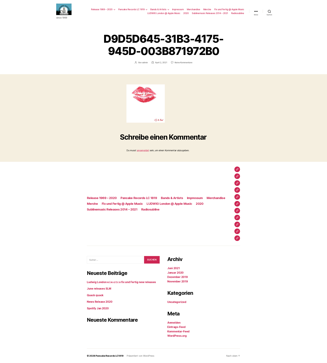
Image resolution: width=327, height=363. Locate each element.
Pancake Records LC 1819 (131, 9)
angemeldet (143, 150)
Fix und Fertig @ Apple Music (229, 9)
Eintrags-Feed (176, 327)
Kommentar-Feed (178, 331)
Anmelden (173, 322)
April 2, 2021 (161, 62)
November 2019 (177, 281)
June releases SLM (99, 288)
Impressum (178, 9)
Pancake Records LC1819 (110, 355)
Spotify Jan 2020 (98, 308)
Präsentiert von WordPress (140, 355)
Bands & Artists (158, 9)
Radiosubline (237, 13)
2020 (186, 13)
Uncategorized (176, 302)
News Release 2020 (99, 301)
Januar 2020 (175, 272)
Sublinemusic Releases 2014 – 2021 (210, 13)
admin (145, 62)
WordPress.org (177, 335)
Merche (207, 9)
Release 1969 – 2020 (102, 9)
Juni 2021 (173, 268)
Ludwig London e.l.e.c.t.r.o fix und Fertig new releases (121, 282)
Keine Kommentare (183, 62)
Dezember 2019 (177, 277)
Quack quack (95, 295)
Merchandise (193, 9)
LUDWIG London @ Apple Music (163, 13)
